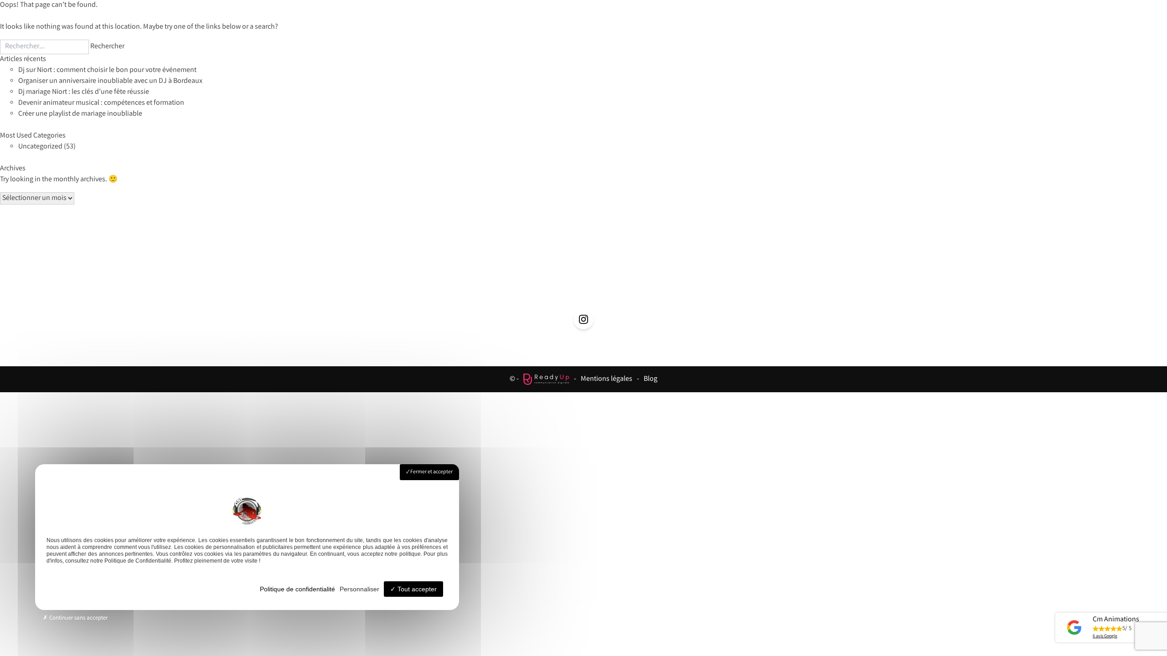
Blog (650, 379)
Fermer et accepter (431, 472)
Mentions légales (606, 379)
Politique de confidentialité (297, 589)
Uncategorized (40, 147)
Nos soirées (584, 266)
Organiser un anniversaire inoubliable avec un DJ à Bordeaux (110, 81)
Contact (771, 266)
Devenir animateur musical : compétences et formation (101, 103)
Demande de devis (682, 266)
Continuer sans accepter (78, 618)
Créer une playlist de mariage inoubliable (80, 114)
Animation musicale (483, 266)
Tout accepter (416, 589)
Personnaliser (359, 589)
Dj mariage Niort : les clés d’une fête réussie (83, 92)
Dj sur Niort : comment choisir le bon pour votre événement (107, 70)
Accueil (393, 266)
